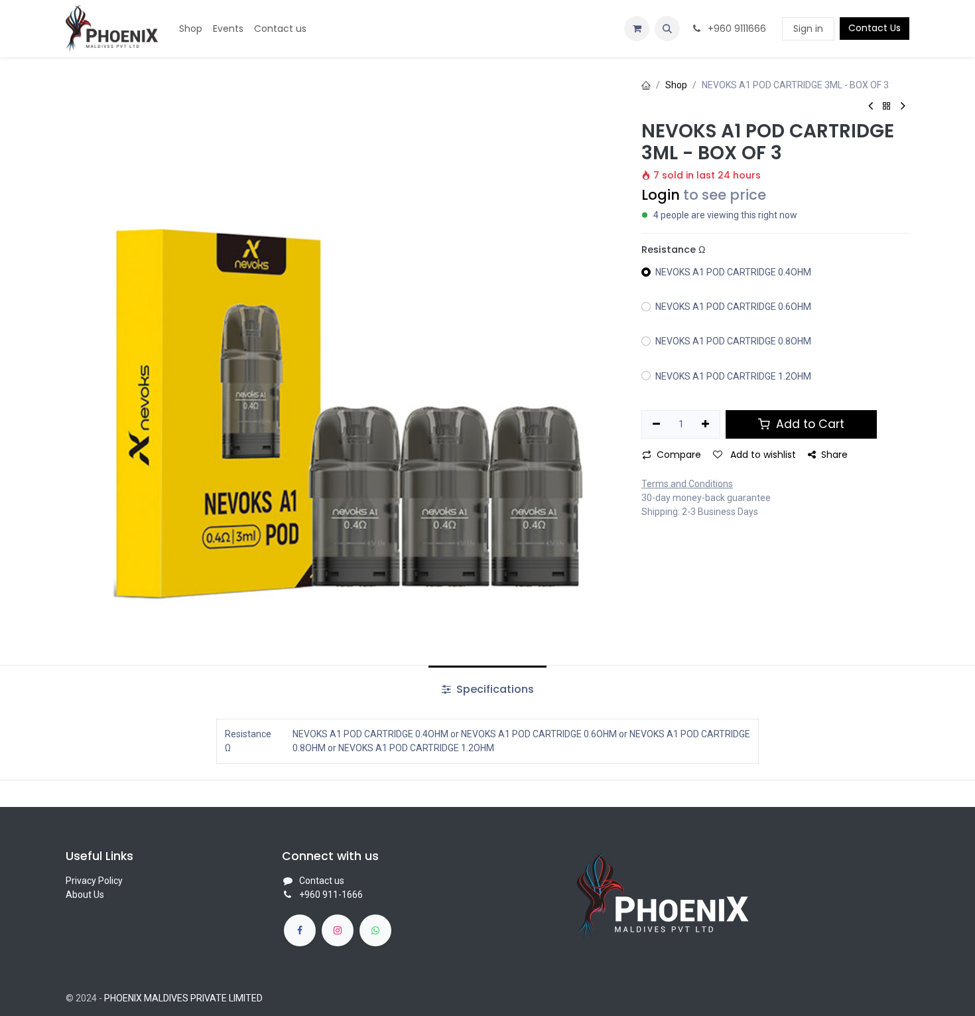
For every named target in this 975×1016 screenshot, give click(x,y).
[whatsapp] (375, 930)
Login (660, 194)
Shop (676, 85)
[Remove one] (656, 425)
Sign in (808, 28)
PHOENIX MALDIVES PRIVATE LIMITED (183, 998)
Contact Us (874, 28)
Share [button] (834, 454)
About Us (85, 894)
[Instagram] (338, 930)
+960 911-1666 (331, 894)
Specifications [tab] (494, 689)
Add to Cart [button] (808, 424)
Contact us (321, 880)
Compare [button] (679, 454)
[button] (667, 28)
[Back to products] (887, 106)
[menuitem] (191, 29)
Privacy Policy (94, 880)
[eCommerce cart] (636, 28)
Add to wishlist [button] (762, 454)
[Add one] (706, 425)
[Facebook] (300, 930)
